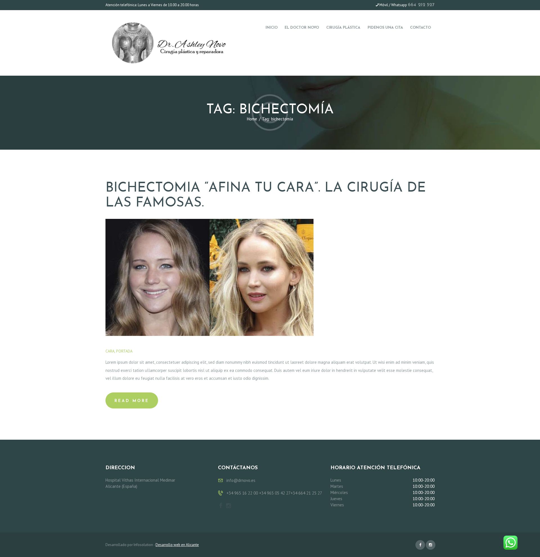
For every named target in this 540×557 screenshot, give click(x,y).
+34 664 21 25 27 (306, 493)
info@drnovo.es (240, 480)
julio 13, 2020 (150, 351)
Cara (109, 351)
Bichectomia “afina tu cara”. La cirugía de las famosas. (265, 195)
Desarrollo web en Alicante (177, 544)
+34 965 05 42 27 (275, 493)
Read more (131, 401)
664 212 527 (421, 5)
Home (252, 119)
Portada (124, 351)
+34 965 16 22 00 (242, 493)
